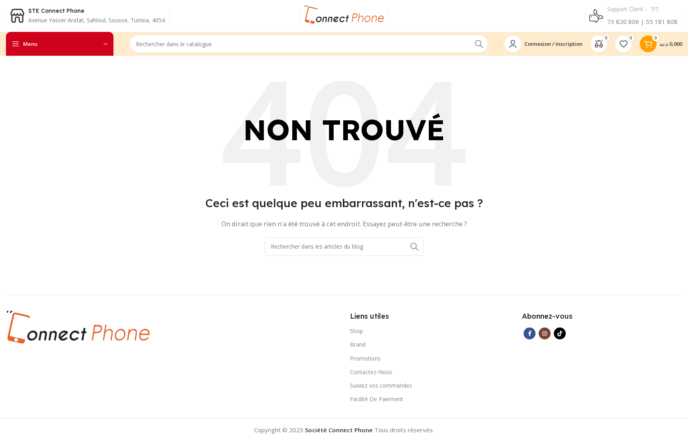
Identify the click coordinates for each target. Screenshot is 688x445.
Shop (356, 331)
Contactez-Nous (371, 372)
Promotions (365, 358)
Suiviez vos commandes (381, 385)
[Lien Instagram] (545, 333)
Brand (358, 344)
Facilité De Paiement (376, 399)
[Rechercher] (479, 44)
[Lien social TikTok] (560, 333)
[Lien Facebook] (530, 333)
